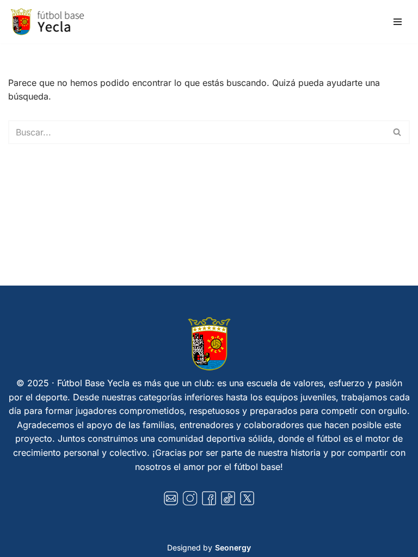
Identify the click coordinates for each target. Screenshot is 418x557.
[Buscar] (397, 132)
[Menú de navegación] (397, 21)
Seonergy (233, 547)
